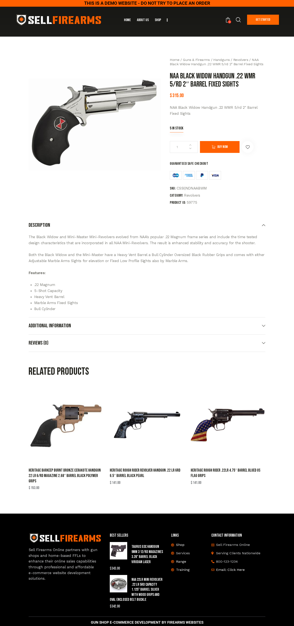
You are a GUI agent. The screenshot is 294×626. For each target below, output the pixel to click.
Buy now (222, 147)
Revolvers (240, 60)
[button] (248, 147)
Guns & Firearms (196, 60)
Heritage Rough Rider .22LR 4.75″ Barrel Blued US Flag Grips (225, 473)
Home (174, 60)
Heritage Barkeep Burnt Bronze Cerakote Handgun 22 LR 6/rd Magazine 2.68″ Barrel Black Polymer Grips (65, 475)
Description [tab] (39, 225)
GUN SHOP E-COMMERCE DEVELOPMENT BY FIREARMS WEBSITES (147, 622)
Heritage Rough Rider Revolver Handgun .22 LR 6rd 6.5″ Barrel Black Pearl (145, 473)
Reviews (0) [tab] (38, 343)
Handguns (221, 60)
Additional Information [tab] (50, 326)
